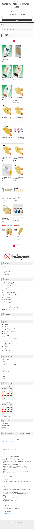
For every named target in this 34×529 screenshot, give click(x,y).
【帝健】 (4, 376)
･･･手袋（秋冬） (6, 272)
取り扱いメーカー (6, 429)
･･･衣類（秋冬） (6, 274)
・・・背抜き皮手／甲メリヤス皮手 (10, 306)
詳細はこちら (14, 449)
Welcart (19, 525)
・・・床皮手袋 (6, 304)
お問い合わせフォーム (7, 513)
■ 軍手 (3, 290)
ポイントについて (6, 425)
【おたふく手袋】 (6, 359)
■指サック (4, 317)
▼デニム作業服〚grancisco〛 (8, 335)
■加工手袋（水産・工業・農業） (9, 292)
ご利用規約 (5, 522)
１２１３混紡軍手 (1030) (7, 77)
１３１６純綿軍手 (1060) (18, 77)
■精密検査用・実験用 (6, 299)
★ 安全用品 (5, 346)
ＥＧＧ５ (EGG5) (17, 57)
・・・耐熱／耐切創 (7, 285)
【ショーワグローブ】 (6, 361)
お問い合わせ (5, 423)
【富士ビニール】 (6, 375)
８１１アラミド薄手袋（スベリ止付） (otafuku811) (18, 99)
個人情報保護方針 (27, 522)
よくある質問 (20, 522)
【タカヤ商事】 (5, 363)
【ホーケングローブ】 (6, 368)
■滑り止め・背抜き (6, 297)
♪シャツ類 (4, 348)
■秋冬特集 (4, 268)
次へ (19, 40)
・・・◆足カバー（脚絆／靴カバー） (11, 340)
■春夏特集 (4, 266)
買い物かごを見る (13, 14)
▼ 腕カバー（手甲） (6, 333)
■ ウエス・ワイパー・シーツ (9, 343)
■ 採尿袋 (5, 345)
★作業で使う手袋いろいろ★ (8, 309)
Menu (3, 25)
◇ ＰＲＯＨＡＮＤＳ (7, 373)
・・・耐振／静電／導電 (8, 283)
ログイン (20, 11)
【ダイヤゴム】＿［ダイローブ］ (9, 364)
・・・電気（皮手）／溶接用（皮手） (11, 307)
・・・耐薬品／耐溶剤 (7, 287)
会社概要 (4, 427)
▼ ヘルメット (5, 326)
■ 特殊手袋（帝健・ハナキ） (8, 282)
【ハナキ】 (4, 366)
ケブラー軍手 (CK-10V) (7, 236)
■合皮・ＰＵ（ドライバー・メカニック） (11, 294)
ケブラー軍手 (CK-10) (18, 236)
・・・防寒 (5, 288)
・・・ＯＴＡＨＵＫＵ (7, 269)
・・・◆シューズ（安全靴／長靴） (10, 338)
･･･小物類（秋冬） (7, 271)
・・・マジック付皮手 (7, 302)
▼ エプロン (5, 324)
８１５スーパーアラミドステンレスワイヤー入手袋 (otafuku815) (7, 218)
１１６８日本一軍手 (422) (7, 97)
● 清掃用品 (4, 341)
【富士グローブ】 (6, 371)
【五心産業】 (5, 370)
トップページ (5, 29)
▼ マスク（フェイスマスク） (8, 328)
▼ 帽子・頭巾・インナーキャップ (9, 331)
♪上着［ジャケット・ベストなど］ (9, 352)
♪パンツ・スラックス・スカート (9, 350)
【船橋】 (4, 378)
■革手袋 (3, 301)
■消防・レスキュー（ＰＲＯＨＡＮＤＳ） (11, 295)
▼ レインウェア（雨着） (7, 329)
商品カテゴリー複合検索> (7, 441)
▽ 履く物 (4, 336)
